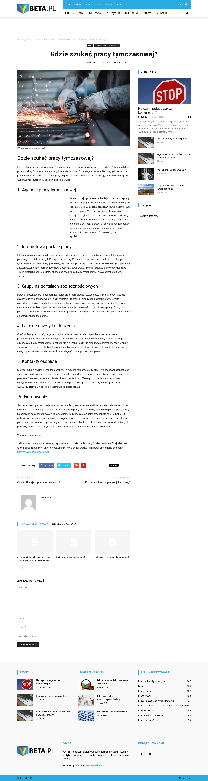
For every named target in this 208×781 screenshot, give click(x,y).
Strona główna (23, 39)
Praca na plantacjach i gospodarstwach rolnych (163, 705)
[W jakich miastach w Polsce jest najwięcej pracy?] (146, 158)
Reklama (108, 4)
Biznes (68, 13)
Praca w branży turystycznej (153, 681)
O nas (98, 4)
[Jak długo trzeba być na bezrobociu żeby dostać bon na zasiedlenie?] (35, 542)
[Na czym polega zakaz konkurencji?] (164, 91)
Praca (82, 13)
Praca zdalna (145, 690)
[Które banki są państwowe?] (146, 174)
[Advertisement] (104, 28)
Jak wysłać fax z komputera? (112, 711)
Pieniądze (148, 13)
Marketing (162, 13)
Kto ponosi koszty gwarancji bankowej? (107, 482)
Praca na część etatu (149, 720)
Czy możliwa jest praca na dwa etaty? (38, 482)
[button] (187, 13)
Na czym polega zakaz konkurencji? (155, 111)
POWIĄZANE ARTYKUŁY (34, 523)
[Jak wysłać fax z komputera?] (86, 715)
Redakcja (91, 62)
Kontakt (118, 4)
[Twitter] (185, 4)
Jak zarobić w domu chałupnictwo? (112, 557)
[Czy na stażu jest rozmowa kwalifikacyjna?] (146, 189)
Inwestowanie (95, 13)
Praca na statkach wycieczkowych (156, 700)
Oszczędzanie (113, 13)
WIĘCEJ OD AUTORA (64, 523)
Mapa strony (185, 778)
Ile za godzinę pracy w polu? (172, 138)
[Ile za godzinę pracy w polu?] (146, 142)
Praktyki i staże (146, 710)
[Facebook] (180, 4)
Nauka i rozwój (132, 13)
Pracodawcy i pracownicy (151, 715)
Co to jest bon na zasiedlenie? (70, 557)
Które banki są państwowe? (171, 170)
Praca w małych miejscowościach (107, 45)
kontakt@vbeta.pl (95, 765)
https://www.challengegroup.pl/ (33, 451)
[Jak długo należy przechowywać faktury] (86, 700)
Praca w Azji (144, 695)
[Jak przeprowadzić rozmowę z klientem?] (86, 684)
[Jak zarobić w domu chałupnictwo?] (112, 542)
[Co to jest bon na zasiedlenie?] (73, 542)
